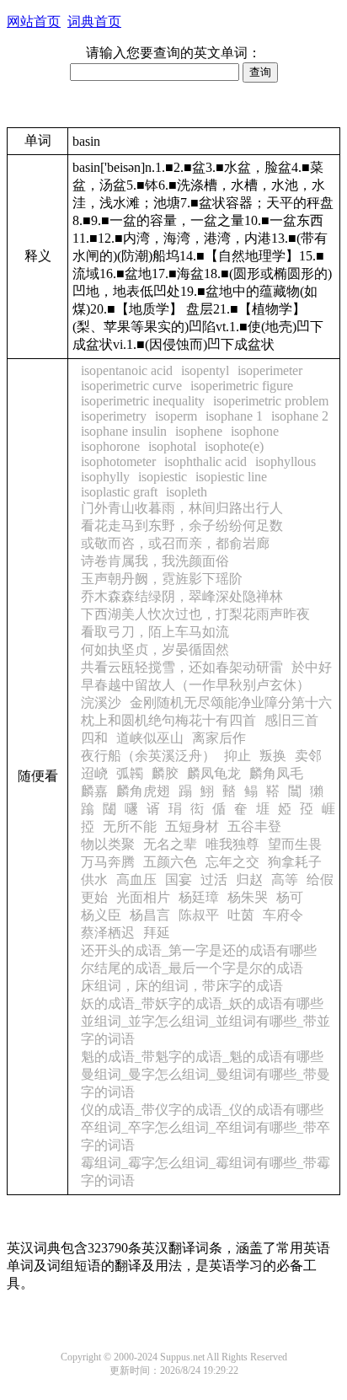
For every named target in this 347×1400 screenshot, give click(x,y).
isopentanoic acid (127, 370)
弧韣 (129, 773)
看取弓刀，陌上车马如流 (155, 632)
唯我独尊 (232, 844)
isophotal (172, 446)
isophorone (110, 446)
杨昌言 (150, 915)
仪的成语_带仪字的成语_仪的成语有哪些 (202, 1109)
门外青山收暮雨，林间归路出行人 (182, 508)
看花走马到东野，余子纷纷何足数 (182, 525)
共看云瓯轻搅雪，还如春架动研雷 (182, 667)
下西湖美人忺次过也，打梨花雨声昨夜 (195, 614)
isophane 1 (234, 416)
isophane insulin (124, 431)
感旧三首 (291, 720)
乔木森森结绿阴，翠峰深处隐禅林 (182, 596)
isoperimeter (270, 370)
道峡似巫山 (150, 738)
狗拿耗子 (295, 862)
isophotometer (118, 461)
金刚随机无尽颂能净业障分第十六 (231, 702)
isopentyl (205, 370)
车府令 (283, 915)
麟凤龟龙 (214, 773)
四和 (94, 738)
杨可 (289, 897)
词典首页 (94, 21)
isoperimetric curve (131, 385)
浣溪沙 (101, 702)
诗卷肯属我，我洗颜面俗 (155, 561)
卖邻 (308, 755)
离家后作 (219, 738)
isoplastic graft (119, 492)
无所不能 (130, 826)
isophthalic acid (205, 461)
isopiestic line (231, 476)
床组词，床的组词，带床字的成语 (182, 986)
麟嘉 (94, 791)
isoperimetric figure (241, 385)
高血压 (136, 879)
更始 (94, 897)
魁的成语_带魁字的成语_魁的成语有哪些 (202, 1056)
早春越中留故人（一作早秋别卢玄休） (195, 685)
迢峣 (94, 773)
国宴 (178, 879)
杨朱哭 (247, 897)
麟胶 (165, 773)
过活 (213, 879)
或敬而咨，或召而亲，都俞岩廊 (175, 543)
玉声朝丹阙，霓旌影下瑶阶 (162, 578)
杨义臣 (101, 915)
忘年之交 (232, 862)
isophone (255, 431)
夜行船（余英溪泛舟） (148, 755)
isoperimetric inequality (143, 401)
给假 (320, 879)
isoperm (176, 416)
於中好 (311, 667)
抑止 (237, 755)
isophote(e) (234, 446)
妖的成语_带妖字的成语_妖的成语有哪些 (202, 1003)
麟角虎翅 (143, 791)
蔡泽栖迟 (108, 932)
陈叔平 (199, 915)
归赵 (249, 879)
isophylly (105, 476)
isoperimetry (114, 416)
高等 (284, 879)
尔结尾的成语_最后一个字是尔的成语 (192, 968)
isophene (198, 431)
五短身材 (192, 826)
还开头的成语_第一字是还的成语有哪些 (199, 950)
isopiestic (162, 476)
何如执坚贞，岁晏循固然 (155, 649)
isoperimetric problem (270, 401)
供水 (94, 879)
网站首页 (34, 21)
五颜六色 (170, 862)
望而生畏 (295, 844)
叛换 (272, 755)
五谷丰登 (254, 826)
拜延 (156, 932)
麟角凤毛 (276, 773)
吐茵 (240, 915)
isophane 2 (299, 416)
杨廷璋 (199, 897)
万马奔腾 (108, 862)
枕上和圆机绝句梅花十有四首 (168, 720)
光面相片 (143, 897)
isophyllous (285, 461)
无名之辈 (170, 844)
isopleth (186, 492)
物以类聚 (108, 844)
